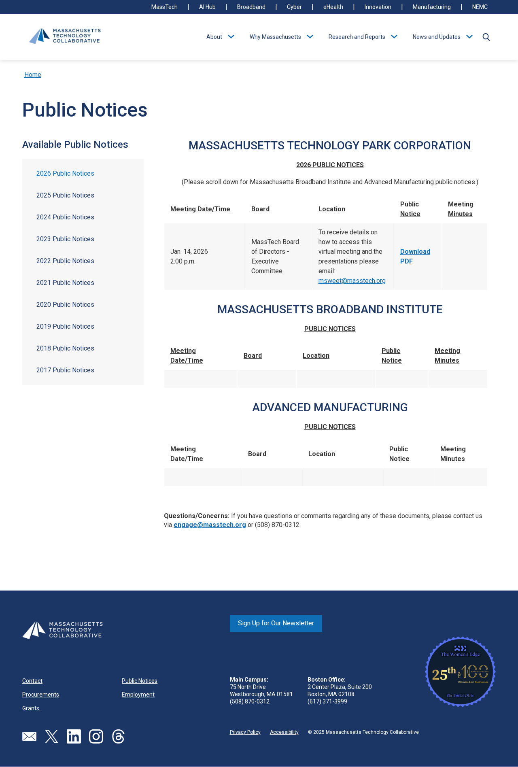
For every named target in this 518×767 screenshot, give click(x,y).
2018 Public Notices (65, 348)
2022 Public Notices (65, 261)
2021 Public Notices (65, 283)
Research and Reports (357, 37)
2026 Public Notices (65, 173)
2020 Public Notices (65, 304)
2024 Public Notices (65, 217)
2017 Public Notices (65, 370)
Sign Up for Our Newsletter (276, 623)
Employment (138, 694)
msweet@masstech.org (352, 281)
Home (32, 75)
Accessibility (284, 732)
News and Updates (437, 37)
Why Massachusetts (275, 37)
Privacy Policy (245, 732)
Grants (30, 708)
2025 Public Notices (65, 195)
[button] (486, 36)
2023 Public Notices (65, 239)
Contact (32, 681)
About (214, 37)
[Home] (64, 37)
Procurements (40, 694)
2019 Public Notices (65, 326)
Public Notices (139, 681)
